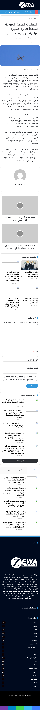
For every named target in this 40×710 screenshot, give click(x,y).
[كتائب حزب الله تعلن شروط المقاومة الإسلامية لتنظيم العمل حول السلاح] (29, 265)
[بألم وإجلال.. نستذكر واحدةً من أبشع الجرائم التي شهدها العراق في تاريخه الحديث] (31, 504)
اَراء (36, 651)
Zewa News (20, 184)
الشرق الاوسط (32, 658)
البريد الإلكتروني (32, 359)
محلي (35, 630)
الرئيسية (34, 19)
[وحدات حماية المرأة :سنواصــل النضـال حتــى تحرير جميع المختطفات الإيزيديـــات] (31, 480)
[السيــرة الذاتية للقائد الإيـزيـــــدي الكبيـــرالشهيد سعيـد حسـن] (29, 291)
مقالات (35, 637)
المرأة (35, 665)
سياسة (34, 626)
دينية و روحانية (32, 644)
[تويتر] (21, 602)
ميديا (35, 682)
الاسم (35, 351)
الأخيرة (20, 470)
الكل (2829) (20, 460)
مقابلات (34, 686)
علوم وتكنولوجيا (31, 668)
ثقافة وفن (33, 679)
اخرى (35, 654)
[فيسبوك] (24, 602)
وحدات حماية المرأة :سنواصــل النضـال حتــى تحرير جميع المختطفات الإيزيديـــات (14, 480)
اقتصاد (35, 675)
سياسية (34, 640)
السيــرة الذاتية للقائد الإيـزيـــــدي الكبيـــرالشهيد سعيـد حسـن (30, 300)
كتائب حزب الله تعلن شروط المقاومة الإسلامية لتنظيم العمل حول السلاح (29, 274)
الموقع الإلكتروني (32, 368)
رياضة (35, 672)
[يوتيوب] (18, 602)
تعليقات (7, 470)
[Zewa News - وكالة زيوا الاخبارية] (26, 5)
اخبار (28, 19)
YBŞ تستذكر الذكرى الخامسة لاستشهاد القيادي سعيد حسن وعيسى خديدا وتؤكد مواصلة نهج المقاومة (12, 302)
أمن (36, 661)
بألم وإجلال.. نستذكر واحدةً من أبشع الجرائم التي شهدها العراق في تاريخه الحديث (13, 503)
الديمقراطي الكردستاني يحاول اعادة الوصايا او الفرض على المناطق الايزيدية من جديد (13, 524)
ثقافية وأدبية (32, 647)
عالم (35, 633)
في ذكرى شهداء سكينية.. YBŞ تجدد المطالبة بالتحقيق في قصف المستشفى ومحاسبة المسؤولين (11, 276)
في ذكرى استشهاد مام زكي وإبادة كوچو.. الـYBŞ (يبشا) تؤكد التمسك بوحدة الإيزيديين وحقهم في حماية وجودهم (13, 450)
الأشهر (33, 470)
